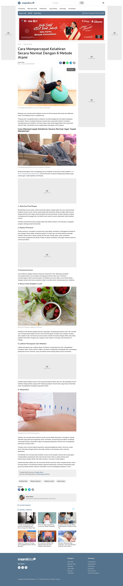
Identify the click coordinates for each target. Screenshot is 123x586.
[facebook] (60, 63)
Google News (39, 472)
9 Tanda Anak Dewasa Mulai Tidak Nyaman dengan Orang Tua (67, 526)
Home (19, 44)
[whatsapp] (67, 63)
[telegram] (71, 63)
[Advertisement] (47, 191)
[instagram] (26, 567)
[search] (81, 3)
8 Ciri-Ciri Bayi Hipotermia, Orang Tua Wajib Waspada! (46, 525)
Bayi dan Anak (28, 44)
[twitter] (64, 63)
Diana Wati (21, 62)
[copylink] (74, 63)
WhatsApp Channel (43, 474)
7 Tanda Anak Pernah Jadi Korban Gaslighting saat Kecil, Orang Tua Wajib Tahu (26, 526)
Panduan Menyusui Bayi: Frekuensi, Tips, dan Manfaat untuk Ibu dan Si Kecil (67, 544)
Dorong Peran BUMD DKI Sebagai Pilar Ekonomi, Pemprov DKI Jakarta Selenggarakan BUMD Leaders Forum (45, 546)
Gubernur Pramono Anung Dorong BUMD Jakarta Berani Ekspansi (27, 544)
